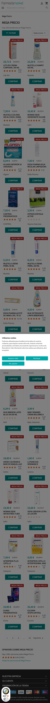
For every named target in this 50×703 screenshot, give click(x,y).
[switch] (5, 699)
